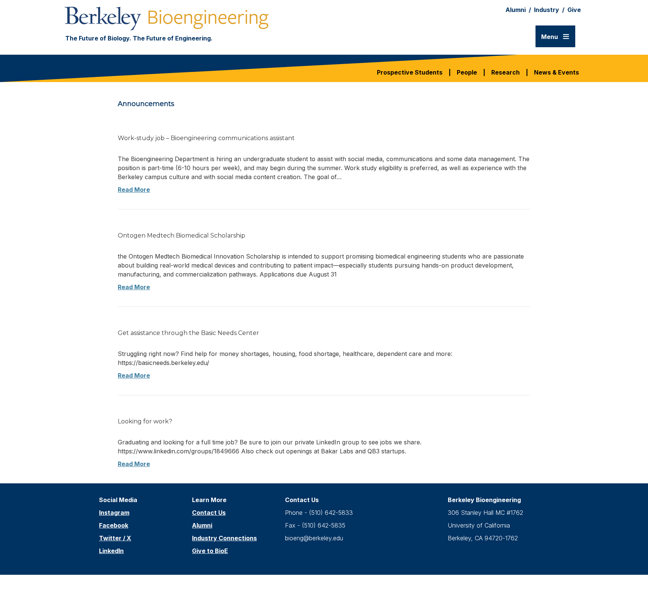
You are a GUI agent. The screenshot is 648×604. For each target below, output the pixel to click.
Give (574, 9)
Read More (134, 189)
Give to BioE (210, 551)
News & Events (556, 72)
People (467, 72)
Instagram (114, 512)
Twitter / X (115, 538)
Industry (546, 9)
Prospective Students (409, 72)
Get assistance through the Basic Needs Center (188, 332)
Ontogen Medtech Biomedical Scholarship (181, 235)
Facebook (113, 525)
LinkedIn (111, 551)
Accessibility (278, 583)
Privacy (377, 583)
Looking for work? (145, 421)
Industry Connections (224, 538)
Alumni (516, 9)
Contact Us (209, 512)
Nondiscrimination (332, 583)
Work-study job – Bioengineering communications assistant (206, 138)
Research (505, 72)
